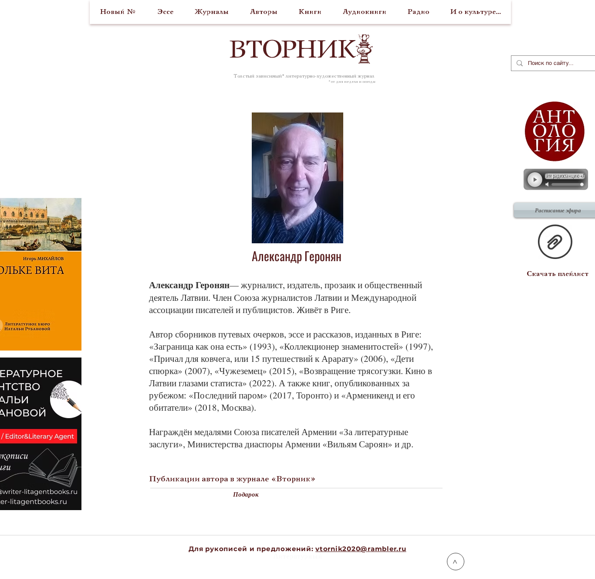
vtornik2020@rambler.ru (360, 549)
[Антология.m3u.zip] (555, 243)
